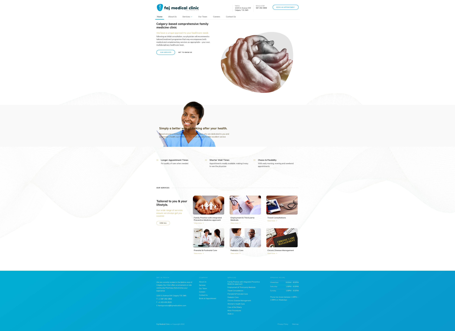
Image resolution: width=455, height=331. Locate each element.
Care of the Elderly (235, 307)
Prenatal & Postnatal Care (238, 294)
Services (186, 16)
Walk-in (231, 314)
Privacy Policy (283, 324)
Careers (216, 16)
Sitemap (295, 324)
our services (165, 52)
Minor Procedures (234, 310)
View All (163, 223)
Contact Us (231, 16)
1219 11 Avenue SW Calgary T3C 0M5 (171, 296)
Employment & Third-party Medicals (241, 287)
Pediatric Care (233, 297)
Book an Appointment (285, 7)
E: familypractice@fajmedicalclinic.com (171, 305)
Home (159, 16)
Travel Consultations (235, 291)
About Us (172, 16)
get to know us (185, 52)
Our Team (202, 16)
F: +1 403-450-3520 (164, 302)
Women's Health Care (236, 304)
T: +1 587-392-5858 (164, 299)
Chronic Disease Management (239, 300)
